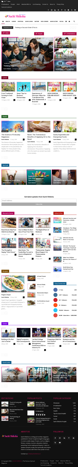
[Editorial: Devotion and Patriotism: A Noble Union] (57, 220)
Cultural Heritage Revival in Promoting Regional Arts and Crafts (43, 420)
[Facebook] (48, 10)
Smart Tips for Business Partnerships (22, 95)
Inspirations (37, 323)
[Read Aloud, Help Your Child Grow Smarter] (8, 222)
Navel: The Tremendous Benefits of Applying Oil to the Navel (38, 137)
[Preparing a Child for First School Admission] (54, 332)
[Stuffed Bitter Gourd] (31, 303)
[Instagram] (51, 10)
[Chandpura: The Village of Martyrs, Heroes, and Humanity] (57, 230)
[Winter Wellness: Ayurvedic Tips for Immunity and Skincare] (30, 404)
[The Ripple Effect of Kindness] (43, 222)
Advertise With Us (26, 4)
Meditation (21, 165)
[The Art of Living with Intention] (4, 404)
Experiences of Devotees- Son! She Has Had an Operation (37, 178)
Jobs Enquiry (47, 323)
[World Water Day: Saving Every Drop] (57, 269)
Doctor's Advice (29, 116)
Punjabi (13, 4)
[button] (74, 21)
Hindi (18, 4)
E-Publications (39, 411)
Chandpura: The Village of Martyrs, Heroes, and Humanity (70, 229)
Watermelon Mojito (42, 293)
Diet (21, 116)
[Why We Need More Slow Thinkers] (4, 411)
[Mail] (58, 10)
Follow (74, 295)
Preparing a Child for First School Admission (54, 341)
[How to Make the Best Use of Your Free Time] (25, 222)
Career (14, 21)
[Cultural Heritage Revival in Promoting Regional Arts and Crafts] (30, 420)
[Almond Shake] (31, 286)
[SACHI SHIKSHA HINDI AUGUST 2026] (70, 87)
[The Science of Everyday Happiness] (13, 126)
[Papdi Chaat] (13, 283)
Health (8, 21)
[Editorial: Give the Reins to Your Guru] (57, 239)
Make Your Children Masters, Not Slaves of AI (69, 259)
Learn (56, 323)
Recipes (5, 271)
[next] (74, 27)
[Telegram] (68, 10)
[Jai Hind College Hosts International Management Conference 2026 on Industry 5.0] (39, 332)
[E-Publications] (30, 412)
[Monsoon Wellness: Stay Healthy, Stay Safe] (64, 374)
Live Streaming (36, 4)
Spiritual (20, 21)
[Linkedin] (54, 10)
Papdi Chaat (6, 295)
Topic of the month (35, 362)
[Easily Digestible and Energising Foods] (65, 126)
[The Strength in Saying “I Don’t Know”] (8, 243)
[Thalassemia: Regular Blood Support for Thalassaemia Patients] (43, 243)
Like (75, 290)
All (16, 116)
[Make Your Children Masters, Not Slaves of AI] (57, 259)
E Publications (5, 4)
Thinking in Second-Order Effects (26, 27)
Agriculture (54, 21)
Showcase (7, 63)
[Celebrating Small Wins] (13, 177)
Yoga (65, 116)
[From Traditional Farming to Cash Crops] (8, 87)
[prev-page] (2, 109)
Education (18, 323)
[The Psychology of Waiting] (4, 418)
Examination (27, 323)
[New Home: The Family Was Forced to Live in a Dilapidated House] (25, 243)
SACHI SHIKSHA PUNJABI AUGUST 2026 (53, 95)
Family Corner (60, 39)
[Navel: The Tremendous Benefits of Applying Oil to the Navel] (39, 126)
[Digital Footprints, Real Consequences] (24, 332)
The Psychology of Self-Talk (63, 180)
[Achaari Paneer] (31, 278)
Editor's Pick (59, 213)
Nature (37, 21)
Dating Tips (57, 131)
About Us (52, 4)
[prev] (71, 27)
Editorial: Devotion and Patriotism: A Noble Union (69, 220)
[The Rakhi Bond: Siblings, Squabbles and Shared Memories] (65, 42)
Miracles (30, 165)
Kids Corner (44, 21)
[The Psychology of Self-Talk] (64, 177)
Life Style (64, 362)
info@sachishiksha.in (34, 454)
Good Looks (29, 21)
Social (62, 21)
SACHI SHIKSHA (17, 461)
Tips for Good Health (55, 116)
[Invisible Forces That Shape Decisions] (65, 54)
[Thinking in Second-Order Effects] (27, 54)
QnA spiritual (39, 165)
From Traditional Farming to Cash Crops (7, 95)
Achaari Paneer (41, 276)
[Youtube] (75, 10)
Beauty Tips (55, 362)
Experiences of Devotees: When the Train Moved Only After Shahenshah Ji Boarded (39, 97)
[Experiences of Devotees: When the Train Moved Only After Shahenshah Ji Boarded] (39, 87)
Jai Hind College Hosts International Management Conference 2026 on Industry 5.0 (39, 343)
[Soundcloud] (65, 10)
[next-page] (6, 109)
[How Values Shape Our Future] (13, 374)
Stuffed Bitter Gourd (43, 301)
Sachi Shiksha (7, 68)
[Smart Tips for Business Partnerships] (24, 87)
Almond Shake (41, 284)
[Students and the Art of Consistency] (70, 332)
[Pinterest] (61, 10)
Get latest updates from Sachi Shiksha (39, 197)
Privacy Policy (60, 4)
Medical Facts (41, 116)
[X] (71, 10)
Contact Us (45, 4)
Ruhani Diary (49, 165)
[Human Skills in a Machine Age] (65, 65)
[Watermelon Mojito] (31, 295)
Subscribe (74, 315)
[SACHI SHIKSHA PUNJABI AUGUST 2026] (54, 87)
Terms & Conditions (6, 7)
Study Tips (64, 323)
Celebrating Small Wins (11, 180)
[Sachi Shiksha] (9, 436)
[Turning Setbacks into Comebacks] (39, 374)
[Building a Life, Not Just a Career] (8, 332)
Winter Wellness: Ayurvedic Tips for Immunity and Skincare (42, 404)
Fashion (46, 362)
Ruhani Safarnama (61, 165)
